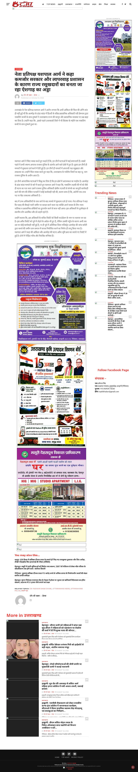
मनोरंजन (87, 4)
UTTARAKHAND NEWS (61, 589)
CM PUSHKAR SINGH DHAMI (41, 589)
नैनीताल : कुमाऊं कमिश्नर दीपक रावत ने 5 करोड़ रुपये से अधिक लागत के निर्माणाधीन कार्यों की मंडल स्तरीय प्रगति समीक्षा (51, 574)
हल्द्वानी (60, 4)
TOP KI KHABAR (71, 763)
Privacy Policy (77, 757)
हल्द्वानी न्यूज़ (24, 590)
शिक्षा (106, 4)
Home (57, 757)
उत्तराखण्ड (68, 4)
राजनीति (78, 4)
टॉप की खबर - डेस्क (30, 95)
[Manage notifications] (133, 767)
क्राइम (94, 4)
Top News (50, 4)
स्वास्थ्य (113, 4)
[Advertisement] (51, 143)
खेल (100, 4)
